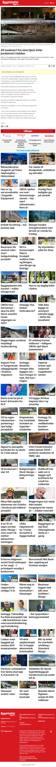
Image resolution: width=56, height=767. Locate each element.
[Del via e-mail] (54, 66)
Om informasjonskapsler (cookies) (28, 758)
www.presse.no (23, 742)
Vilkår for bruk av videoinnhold (27, 756)
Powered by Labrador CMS (28, 764)
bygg (3, 123)
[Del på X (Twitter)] (52, 66)
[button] (2, 131)
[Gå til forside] (10, 3)
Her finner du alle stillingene (28, 150)
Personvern (22, 760)
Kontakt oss (41, 721)
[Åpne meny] (52, 3)
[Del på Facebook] (49, 66)
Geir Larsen (52, 717)
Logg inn (46, 3)
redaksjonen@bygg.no (25, 724)
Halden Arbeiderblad (17, 83)
